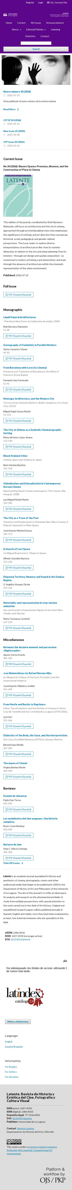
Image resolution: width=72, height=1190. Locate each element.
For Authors (11, 1071)
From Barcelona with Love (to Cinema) (31, 371)
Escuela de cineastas (15, 795)
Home (9, 22)
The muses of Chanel (15, 763)
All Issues (36, 22)
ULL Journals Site (58, 2)
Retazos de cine (12, 844)
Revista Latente (25, 1128)
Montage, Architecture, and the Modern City (35, 402)
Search (36, 49)
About (15, 29)
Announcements (55, 22)
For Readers (11, 1066)
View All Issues (11, 863)
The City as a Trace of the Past (35, 522)
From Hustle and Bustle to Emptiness (35, 708)
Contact (45, 36)
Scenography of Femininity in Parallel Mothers (29, 345)
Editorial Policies (35, 29)
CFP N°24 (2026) (12, 120)
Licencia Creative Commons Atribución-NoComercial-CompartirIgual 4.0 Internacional (32, 1150)
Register (30, 2)
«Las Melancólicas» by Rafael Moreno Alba (31, 677)
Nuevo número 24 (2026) (17, 91)
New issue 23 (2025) (14, 131)
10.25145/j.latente (20, 939)
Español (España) (14, 1046)
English (9, 1041)
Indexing (55, 29)
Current (21, 22)
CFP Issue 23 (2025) (14, 142)
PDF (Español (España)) (19, 294)
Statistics (30, 36)
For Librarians (11, 1077)
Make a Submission (17, 1021)
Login (40, 2)
